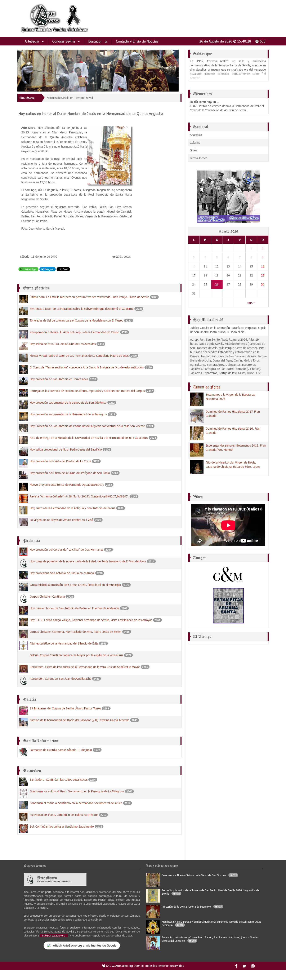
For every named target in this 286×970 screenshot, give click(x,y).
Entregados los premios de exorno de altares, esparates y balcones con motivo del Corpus (88, 391)
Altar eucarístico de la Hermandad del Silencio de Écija (64, 643)
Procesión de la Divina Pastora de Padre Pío (192, 906)
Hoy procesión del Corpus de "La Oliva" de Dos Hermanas (66, 550)
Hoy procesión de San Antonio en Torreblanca (59, 379)
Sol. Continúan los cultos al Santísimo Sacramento (62, 826)
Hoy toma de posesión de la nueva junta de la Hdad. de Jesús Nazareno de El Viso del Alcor (88, 561)
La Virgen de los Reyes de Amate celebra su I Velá (61, 520)
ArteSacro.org (124, 966)
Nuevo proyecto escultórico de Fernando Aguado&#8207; (67, 485)
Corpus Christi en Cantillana (47, 596)
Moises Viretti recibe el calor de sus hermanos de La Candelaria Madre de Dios (79, 356)
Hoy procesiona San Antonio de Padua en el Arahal (62, 573)
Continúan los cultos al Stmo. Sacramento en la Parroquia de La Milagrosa (77, 791)
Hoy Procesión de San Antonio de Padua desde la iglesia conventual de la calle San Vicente (87, 426)
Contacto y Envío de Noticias (137, 41)
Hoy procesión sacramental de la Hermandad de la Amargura (68, 414)
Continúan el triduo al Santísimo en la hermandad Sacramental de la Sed (76, 803)
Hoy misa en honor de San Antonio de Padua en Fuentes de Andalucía (74, 608)
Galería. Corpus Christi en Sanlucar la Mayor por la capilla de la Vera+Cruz (76, 655)
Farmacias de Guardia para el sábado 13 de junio (61, 750)
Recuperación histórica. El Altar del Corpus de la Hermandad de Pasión (74, 332)
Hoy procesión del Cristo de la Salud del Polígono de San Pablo (70, 473)
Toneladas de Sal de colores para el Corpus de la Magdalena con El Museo (76, 320)
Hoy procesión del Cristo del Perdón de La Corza (60, 461)
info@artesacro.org (54, 935)
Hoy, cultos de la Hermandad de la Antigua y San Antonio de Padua (72, 508)
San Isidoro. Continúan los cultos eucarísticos (59, 779)
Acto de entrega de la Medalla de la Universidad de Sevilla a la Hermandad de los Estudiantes (89, 438)
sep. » (251, 302)
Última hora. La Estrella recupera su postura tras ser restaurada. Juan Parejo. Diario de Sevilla (89, 297)
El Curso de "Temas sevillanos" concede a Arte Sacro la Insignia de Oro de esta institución (87, 367)
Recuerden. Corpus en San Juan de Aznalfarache (60, 679)
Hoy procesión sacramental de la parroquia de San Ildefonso (68, 402)
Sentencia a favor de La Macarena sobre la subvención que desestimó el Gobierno (82, 309)
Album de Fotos (206, 387)
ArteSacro (32, 41)
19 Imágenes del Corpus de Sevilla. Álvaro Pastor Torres (65, 708)
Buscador (95, 41)
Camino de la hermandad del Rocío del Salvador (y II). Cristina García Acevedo (79, 720)
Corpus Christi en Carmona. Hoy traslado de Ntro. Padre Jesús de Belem (75, 632)
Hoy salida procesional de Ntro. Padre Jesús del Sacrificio (66, 449)
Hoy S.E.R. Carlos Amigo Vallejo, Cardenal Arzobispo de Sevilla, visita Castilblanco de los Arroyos (91, 620)
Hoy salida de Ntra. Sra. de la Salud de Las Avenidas (63, 344)
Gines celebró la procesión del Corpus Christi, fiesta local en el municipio (75, 585)
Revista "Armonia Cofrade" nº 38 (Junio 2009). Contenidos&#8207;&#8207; (79, 496)
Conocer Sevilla (64, 41)
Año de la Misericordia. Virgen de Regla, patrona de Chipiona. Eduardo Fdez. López (233, 464)
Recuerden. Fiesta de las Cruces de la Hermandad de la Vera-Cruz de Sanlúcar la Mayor (85, 667)
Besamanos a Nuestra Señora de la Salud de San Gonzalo (199, 875)
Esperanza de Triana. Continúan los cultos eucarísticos (64, 815)
